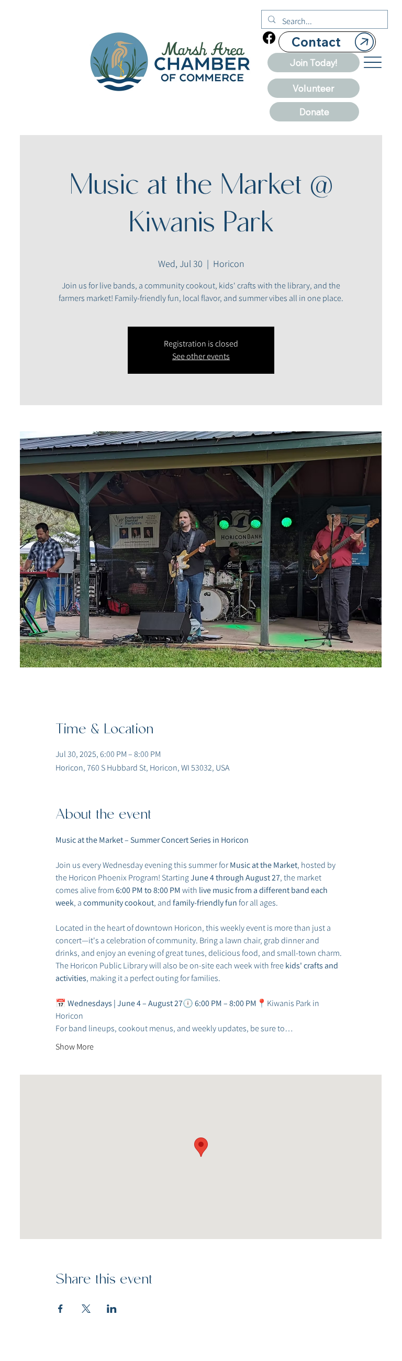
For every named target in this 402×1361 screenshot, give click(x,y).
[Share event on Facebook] (60, 1308)
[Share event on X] (86, 1308)
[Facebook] (269, 37)
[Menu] (373, 62)
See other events (201, 356)
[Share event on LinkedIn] (112, 1308)
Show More (74, 1046)
